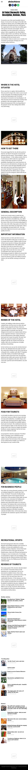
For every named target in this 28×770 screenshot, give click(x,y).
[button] (2, 1)
